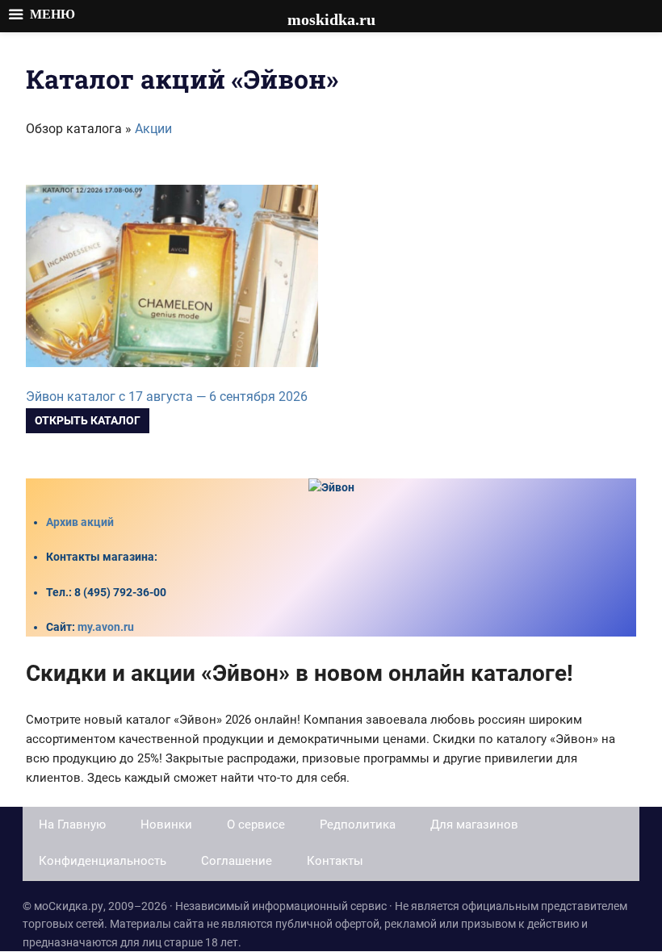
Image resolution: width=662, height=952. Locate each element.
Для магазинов (474, 824)
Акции (153, 128)
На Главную (72, 824)
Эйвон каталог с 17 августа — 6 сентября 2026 (167, 396)
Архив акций (80, 522)
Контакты (335, 861)
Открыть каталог (87, 420)
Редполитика (358, 824)
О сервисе (256, 824)
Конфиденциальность (102, 861)
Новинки (166, 824)
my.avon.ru (106, 626)
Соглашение (236, 861)
